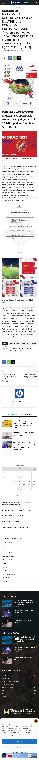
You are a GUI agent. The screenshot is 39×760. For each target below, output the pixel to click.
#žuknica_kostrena (18, 350)
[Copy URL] (20, 58)
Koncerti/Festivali (8, 553)
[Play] (30, 755)
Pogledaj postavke (19, 753)
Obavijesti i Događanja (16, 7)
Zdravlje (5, 581)
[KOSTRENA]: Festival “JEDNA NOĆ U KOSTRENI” (17, 510)
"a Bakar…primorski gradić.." (12, 539)
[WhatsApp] (15, 58)
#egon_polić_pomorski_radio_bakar (19, 343)
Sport (16, 10)
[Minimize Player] (34, 755)
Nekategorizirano (8, 556)
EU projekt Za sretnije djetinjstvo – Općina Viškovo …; (30, 377)
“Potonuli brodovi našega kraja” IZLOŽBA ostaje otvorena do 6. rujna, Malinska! (17, 503)
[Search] (36, 2)
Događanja (6, 546)
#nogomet (5, 346)
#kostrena (33, 343)
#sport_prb (22, 348)
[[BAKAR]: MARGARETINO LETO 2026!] (7, 623)
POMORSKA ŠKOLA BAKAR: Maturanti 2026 (15, 527)
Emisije (5, 549)
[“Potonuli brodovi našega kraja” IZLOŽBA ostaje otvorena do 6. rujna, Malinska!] (7, 603)
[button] (36, 721)
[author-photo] (19, 398)
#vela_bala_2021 (7, 350)
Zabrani (19, 747)
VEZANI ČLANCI (13, 414)
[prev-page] (3, 454)
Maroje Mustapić (11, 50)
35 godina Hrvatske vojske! (10, 521)
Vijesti (5, 571)
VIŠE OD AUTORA (25, 414)
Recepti (5, 563)
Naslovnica (5, 7)
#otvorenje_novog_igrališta (10, 348)
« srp (18, 495)
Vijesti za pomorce (9, 574)
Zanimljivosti (7, 578)
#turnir (29, 348)
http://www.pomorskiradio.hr (19, 404)
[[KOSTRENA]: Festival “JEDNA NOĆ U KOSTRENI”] (7, 613)
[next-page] (6, 454)
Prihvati (19, 742)
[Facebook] (10, 58)
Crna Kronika (7, 542)
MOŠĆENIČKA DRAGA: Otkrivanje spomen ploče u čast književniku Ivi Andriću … (11, 378)
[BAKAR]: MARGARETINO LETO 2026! (13, 516)
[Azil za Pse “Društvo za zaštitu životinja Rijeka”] (7, 435)
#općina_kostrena (15, 346)
